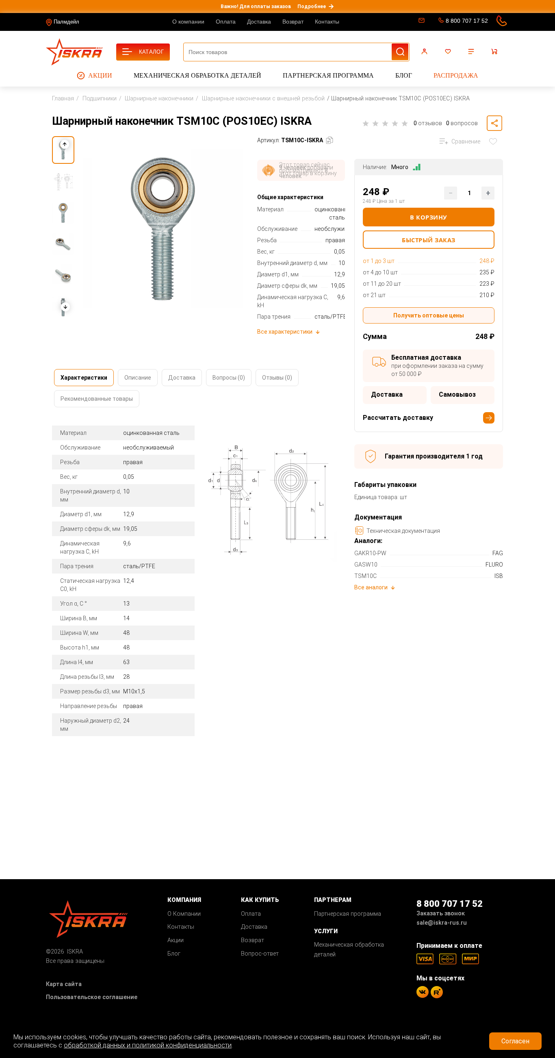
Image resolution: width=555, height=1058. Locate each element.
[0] (449, 51)
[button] (65, 307)
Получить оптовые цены (428, 315)
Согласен (515, 1041)
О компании (188, 21)
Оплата (226, 21)
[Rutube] (437, 992)
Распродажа (456, 75)
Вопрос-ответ (260, 953)
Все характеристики (284, 331)
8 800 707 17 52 (467, 20)
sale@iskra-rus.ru (421, 22)
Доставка (259, 21)
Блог (403, 75)
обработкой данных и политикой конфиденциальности (148, 1045)
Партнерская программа (328, 75)
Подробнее (311, 6)
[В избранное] (495, 141)
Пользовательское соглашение (91, 997)
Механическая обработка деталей (197, 75)
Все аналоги (371, 587)
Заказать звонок (440, 913)
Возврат (293, 21)
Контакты (327, 21)
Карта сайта (64, 984)
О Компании (184, 913)
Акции (100, 75)
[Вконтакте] (422, 992)
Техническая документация (403, 531)
